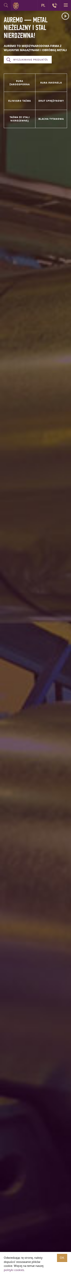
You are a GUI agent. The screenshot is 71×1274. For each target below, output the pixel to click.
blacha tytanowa (51, 119)
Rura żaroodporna (19, 82)
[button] (65, 16)
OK (62, 1257)
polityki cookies (14, 1270)
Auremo (16, 5)
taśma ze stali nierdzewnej (20, 119)
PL (43, 5)
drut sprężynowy (51, 100)
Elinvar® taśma (19, 100)
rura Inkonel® (51, 82)
